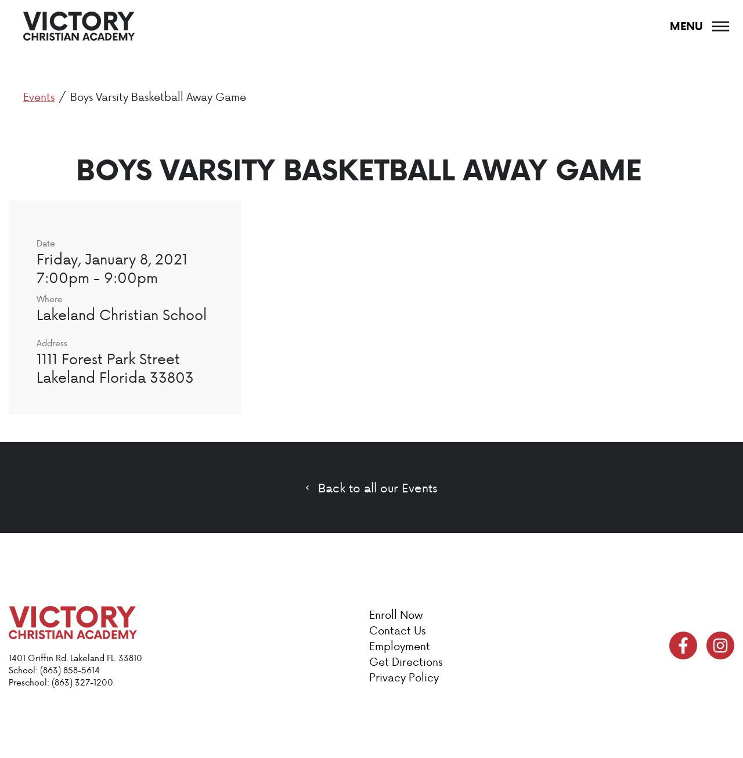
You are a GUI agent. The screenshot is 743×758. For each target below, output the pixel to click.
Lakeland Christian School (122, 314)
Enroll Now (396, 614)
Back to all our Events (377, 488)
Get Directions (405, 661)
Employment (399, 646)
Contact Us (397, 630)
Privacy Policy (404, 677)
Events (39, 96)
